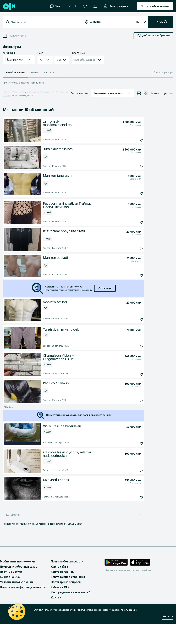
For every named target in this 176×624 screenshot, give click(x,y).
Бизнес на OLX (10, 577)
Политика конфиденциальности (23, 587)
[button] (95, 6)
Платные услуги (11, 571)
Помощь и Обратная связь (18, 566)
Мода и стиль (18, 92)
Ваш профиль (118, 6)
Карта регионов (62, 571)
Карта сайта (59, 566)
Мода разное (33, 92)
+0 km (136, 22)
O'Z (69, 6)
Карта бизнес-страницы (68, 577)
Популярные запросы (66, 582)
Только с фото (18, 35)
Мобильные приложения (17, 561)
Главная (6, 92)
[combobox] (44, 22)
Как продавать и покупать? (70, 592)
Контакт (57, 597)
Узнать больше (128, 610)
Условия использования (17, 582)
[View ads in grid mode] (146, 93)
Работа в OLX (60, 587)
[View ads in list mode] (139, 93)
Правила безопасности (67, 561)
